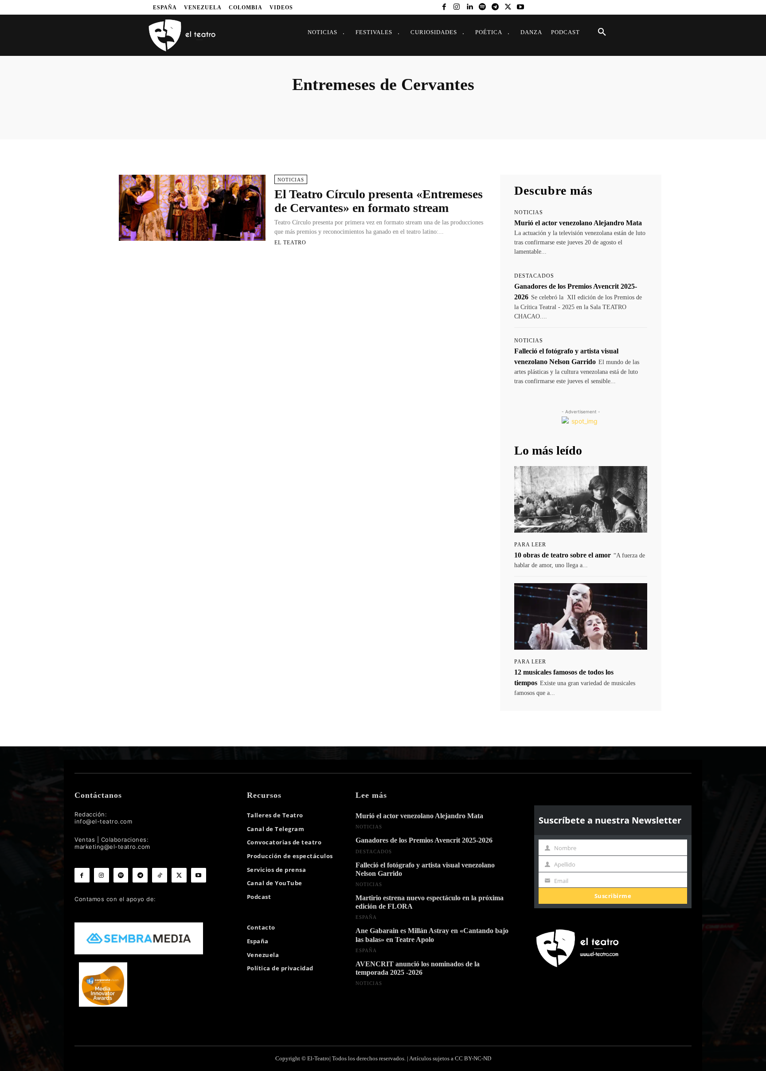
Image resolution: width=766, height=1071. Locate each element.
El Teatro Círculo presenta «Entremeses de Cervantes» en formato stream (378, 201)
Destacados (534, 276)
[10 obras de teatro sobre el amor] (580, 499)
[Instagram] (456, 7)
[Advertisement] (302, 293)
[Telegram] (495, 7)
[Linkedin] (469, 7)
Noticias (290, 179)
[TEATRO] (181, 35)
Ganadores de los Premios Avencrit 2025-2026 (424, 840)
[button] (602, 32)
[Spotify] (482, 7)
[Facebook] (444, 7)
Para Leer (530, 544)
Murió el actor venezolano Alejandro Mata (578, 223)
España (366, 917)
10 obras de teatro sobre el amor (562, 555)
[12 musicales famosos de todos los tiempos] (580, 616)
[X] (507, 7)
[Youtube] (520, 7)
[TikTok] (159, 875)
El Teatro (290, 242)
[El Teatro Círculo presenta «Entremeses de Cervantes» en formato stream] (192, 208)
